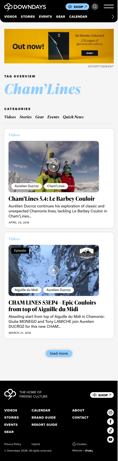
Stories (28, 16)
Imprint (36, 444)
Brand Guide (44, 417)
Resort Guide (44, 425)
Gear (60, 16)
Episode (20, 250)
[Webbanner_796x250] (59, 46)
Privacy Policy (12, 444)
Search (95, 6)
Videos (10, 16)
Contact (80, 417)
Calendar (78, 16)
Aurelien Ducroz (27, 186)
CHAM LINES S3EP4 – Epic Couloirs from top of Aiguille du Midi (52, 306)
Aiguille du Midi (26, 290)
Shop (78, 6)
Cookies (82, 444)
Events (45, 16)
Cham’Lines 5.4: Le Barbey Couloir (52, 198)
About (78, 410)
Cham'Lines (56, 186)
